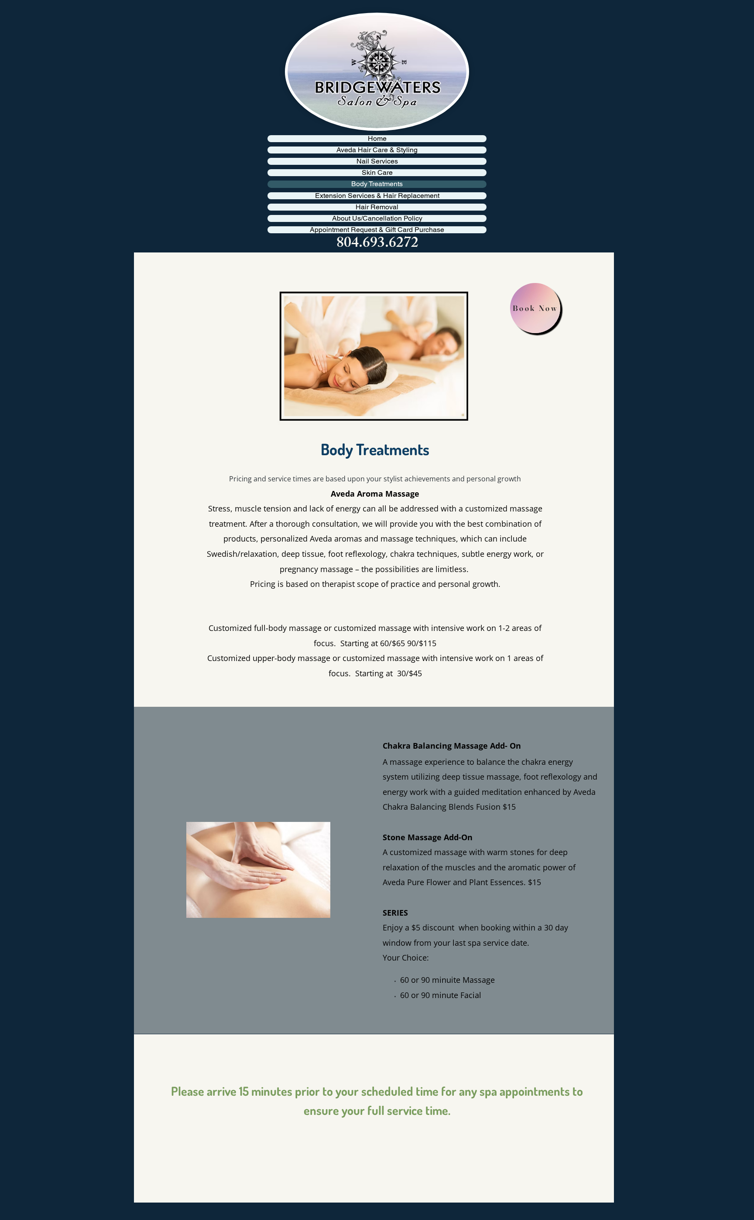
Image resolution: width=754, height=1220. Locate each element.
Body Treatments (377, 184)
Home (377, 138)
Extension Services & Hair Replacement (377, 195)
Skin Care (377, 172)
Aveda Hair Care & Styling (377, 150)
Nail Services (377, 161)
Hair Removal (377, 207)
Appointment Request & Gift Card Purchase (377, 229)
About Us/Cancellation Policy (377, 218)
